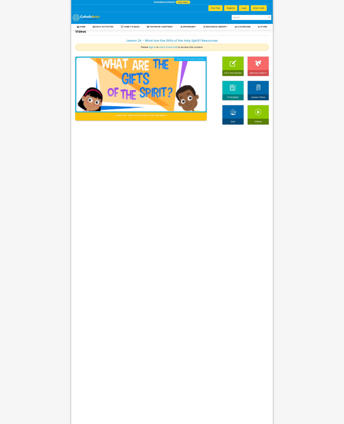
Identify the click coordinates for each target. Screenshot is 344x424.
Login (244, 8)
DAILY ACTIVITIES (104, 27)
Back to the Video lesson (190, 59)
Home (82, 27)
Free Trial (215, 8)
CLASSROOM (243, 27)
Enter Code (258, 8)
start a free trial (168, 47)
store (263, 27)
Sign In (152, 47)
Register (231, 8)
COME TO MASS (131, 27)
